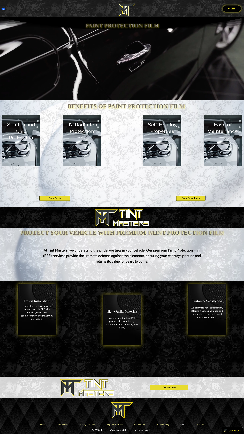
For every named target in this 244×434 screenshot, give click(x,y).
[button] (3, 8)
